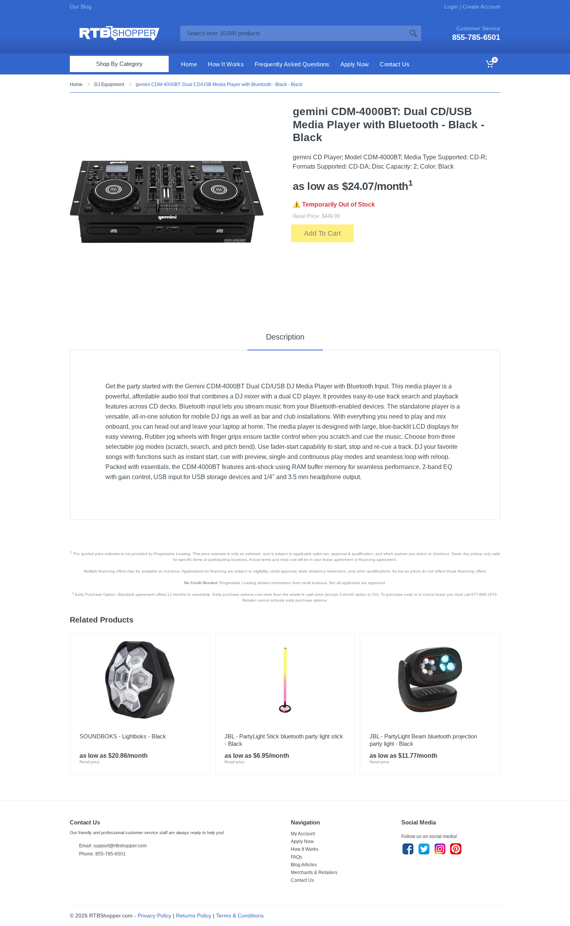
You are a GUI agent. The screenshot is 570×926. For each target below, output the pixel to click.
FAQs (296, 857)
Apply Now (302, 841)
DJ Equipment (109, 84)
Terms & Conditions (240, 915)
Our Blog (81, 6)
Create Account (480, 6)
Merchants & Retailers (314, 872)
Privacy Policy (154, 915)
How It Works (304, 849)
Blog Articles (304, 864)
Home (76, 84)
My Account (303, 833)
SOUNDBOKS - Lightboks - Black (122, 736)
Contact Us (302, 880)
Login (451, 6)
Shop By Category (119, 63)
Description (285, 337)
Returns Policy (193, 915)
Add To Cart (322, 233)
